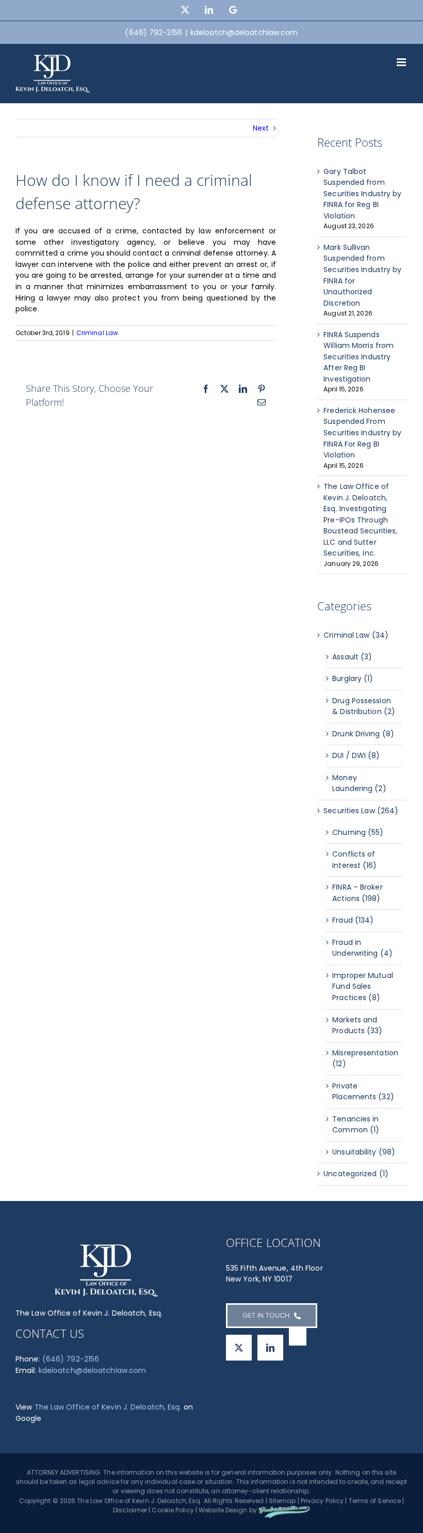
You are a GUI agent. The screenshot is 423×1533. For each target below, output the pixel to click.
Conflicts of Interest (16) (354, 860)
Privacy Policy (322, 1500)
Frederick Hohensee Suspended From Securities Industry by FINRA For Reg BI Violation (362, 432)
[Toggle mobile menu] (402, 62)
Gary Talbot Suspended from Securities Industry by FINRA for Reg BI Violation (362, 193)
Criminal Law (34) (355, 635)
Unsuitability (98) (363, 1152)
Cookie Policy (172, 1510)
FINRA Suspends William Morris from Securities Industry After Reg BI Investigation (358, 356)
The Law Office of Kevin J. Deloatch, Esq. (108, 1407)
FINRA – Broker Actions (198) (357, 893)
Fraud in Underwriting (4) (362, 948)
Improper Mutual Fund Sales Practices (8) (362, 986)
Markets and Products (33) (357, 1025)
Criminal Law (97, 332)
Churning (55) (357, 832)
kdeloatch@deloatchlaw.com (244, 32)
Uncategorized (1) (355, 1173)
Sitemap (282, 1500)
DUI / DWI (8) (356, 755)
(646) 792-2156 (70, 1359)
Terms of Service (375, 1500)
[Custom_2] (297, 1337)
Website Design (223, 1510)
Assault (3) (352, 657)
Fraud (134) (352, 920)
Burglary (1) (352, 678)
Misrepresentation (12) (364, 1058)
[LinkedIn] (270, 1348)
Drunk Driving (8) (363, 734)
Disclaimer (130, 1510)
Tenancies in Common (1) (355, 1124)
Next (261, 128)
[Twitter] (239, 1348)
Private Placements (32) (363, 1091)
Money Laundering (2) (359, 783)
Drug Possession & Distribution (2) (363, 706)
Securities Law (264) (360, 810)
